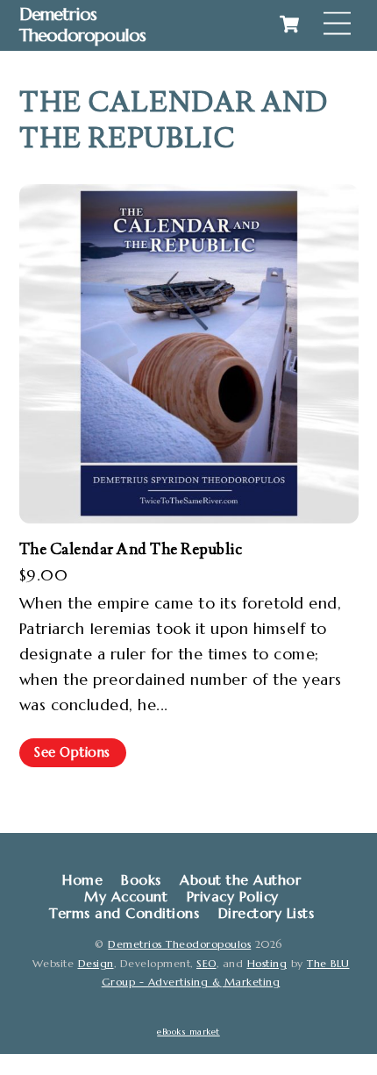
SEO (206, 963)
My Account (125, 896)
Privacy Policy (233, 896)
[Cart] (289, 23)
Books (141, 880)
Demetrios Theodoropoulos (179, 943)
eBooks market (188, 1031)
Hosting (267, 963)
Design (96, 963)
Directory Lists (266, 913)
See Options (72, 752)
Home (82, 880)
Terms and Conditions (124, 913)
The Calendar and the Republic (131, 549)
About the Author (240, 880)
